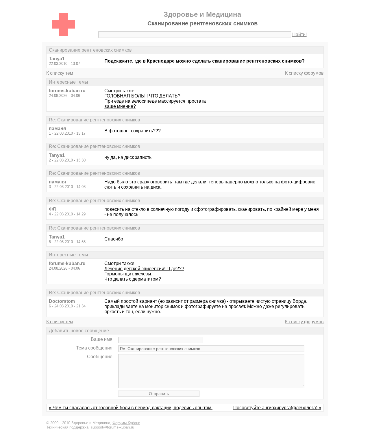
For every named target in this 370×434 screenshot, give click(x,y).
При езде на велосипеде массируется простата (155, 101)
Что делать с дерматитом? (132, 279)
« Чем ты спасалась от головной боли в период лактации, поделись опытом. (130, 407)
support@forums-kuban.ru (112, 427)
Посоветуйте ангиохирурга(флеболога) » (277, 407)
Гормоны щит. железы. (128, 273)
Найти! (299, 34)
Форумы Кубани (126, 423)
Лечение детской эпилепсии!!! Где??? (144, 268)
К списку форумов (304, 73)
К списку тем (59, 73)
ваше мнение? (120, 106)
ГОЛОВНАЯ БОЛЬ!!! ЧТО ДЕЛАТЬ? (142, 95)
